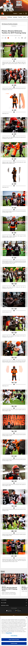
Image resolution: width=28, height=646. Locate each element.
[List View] (8, 38)
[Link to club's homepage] (2, 13)
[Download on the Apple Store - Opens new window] (9, 611)
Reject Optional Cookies (14, 639)
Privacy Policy (9, 632)
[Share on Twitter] (19, 38)
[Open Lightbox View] (14, 54)
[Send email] (22, 38)
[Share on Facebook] (16, 38)
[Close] (26, 617)
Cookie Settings (14, 635)
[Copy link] (25, 38)
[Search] (23, 13)
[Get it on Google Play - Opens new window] (18, 611)
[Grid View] (5, 38)
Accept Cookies (14, 643)
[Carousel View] (2, 38)
